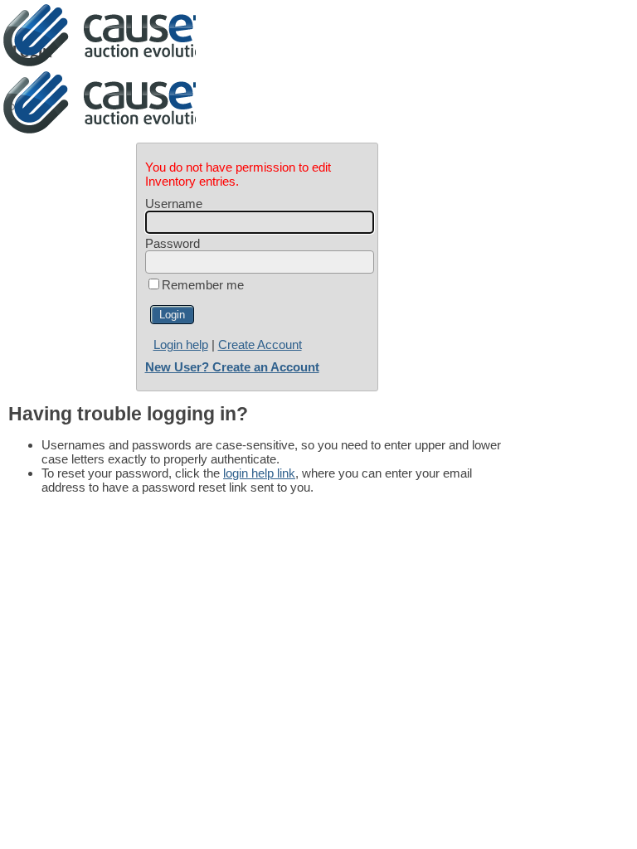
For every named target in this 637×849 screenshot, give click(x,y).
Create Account (260, 344)
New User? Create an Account (232, 367)
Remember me (203, 285)
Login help (180, 344)
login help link (259, 473)
